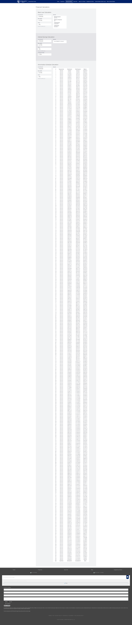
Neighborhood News (90, 1)
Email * (5, 592)
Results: (54, 14)
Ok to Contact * (8, 603)
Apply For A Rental (82, 1)
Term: (39, 22)
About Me (76, 2)
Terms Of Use (51, 615)
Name (5, 589)
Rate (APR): (40, 18)
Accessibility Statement (68, 615)
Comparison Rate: (41, 52)
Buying (6, 601)
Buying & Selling (69, 2)
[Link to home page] (22, 1)
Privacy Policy (58, 615)
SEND (7, 605)
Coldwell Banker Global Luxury (100, 1)
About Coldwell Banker (111, 1)
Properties (62, 2)
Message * (6, 598)
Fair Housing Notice (79, 615)
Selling (10, 601)
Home (58, 1)
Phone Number (7, 595)
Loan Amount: (40, 14)
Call (67, 583)
